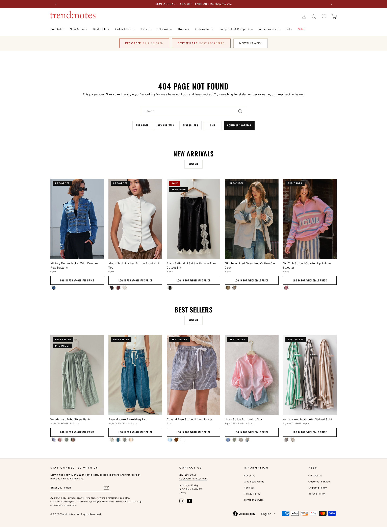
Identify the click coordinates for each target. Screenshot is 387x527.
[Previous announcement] (55, 4)
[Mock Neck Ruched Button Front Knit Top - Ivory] (124, 287)
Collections (123, 29)
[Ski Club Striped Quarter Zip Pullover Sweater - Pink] (286, 287)
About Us (249, 475)
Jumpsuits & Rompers (235, 29)
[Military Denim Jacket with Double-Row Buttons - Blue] (53, 287)
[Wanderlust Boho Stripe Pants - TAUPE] (73, 439)
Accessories (268, 29)
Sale (301, 29)
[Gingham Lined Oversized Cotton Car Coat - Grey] (234, 287)
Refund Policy (316, 493)
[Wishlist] (324, 16)
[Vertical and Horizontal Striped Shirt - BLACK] (286, 439)
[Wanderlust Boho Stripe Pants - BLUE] (53, 439)
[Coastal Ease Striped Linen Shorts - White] (182, 439)
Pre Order (57, 29)
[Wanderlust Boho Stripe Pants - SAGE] (66, 439)
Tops (144, 29)
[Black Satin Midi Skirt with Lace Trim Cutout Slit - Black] (169, 287)
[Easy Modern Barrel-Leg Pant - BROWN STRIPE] (131, 439)
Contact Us (315, 475)
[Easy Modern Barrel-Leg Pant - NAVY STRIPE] (124, 439)
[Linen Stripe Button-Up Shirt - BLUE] (228, 439)
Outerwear (203, 29)
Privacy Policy (123, 501)
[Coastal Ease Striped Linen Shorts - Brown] (176, 439)
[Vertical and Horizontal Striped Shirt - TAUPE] (292, 439)
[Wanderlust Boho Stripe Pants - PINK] (60, 439)
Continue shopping (239, 125)
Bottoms (163, 29)
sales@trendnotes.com (193, 478)
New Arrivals (78, 29)
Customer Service (319, 481)
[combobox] (193, 111)
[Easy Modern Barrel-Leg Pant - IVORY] (111, 439)
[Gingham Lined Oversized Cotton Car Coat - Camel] (228, 287)
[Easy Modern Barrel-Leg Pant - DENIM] (118, 439)
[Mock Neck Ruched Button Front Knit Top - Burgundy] (118, 287)
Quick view (77, 253)
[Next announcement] (331, 4)
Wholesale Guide (254, 481)
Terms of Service (254, 499)
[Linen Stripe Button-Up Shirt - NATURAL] (247, 439)
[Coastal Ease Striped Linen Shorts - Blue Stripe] (169, 439)
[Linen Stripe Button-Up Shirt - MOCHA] (240, 439)
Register (249, 487)
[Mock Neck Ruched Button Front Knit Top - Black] (111, 287)
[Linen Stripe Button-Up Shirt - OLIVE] (234, 439)
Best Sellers (101, 29)
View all (194, 164)
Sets (289, 29)
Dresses (183, 29)
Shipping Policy (317, 487)
